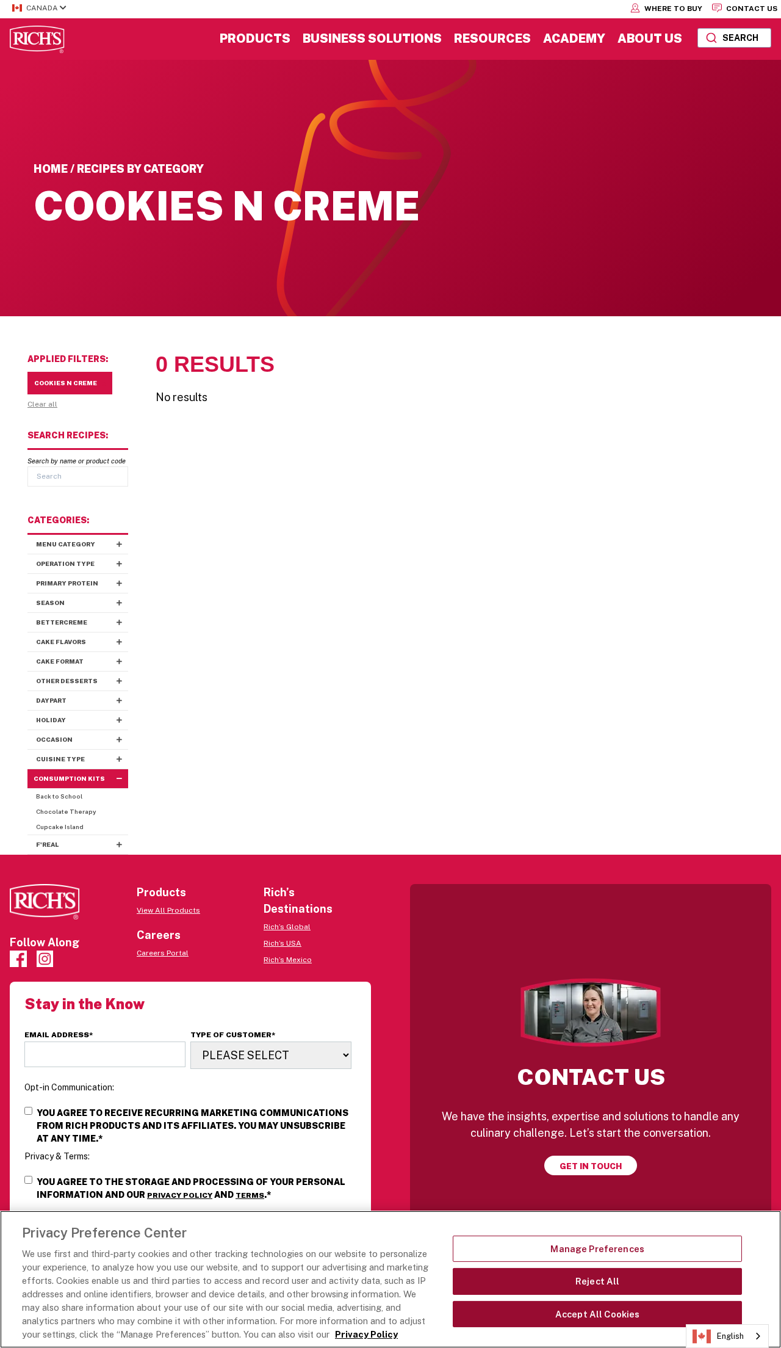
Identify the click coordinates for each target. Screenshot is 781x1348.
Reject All (597, 1281)
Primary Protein (67, 583)
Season (50, 602)
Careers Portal (163, 953)
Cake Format (60, 661)
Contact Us (750, 8)
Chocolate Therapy (66, 811)
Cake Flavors (61, 641)
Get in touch (591, 1166)
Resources (492, 38)
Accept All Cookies (597, 1314)
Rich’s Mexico (288, 959)
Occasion (54, 739)
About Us (649, 38)
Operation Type (65, 563)
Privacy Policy (179, 1195)
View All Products (168, 910)
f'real (47, 844)
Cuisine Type (60, 759)
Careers (159, 935)
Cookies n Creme (65, 382)
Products (255, 38)
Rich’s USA (282, 943)
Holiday (51, 719)
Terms (250, 1195)
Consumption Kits (69, 778)
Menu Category (65, 544)
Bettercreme (61, 622)
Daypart (51, 700)
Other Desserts (67, 680)
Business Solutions (372, 38)
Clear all (42, 404)
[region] (390, 1279)
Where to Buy (672, 8)
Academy (574, 38)
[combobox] (734, 38)
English (730, 1336)
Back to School (59, 796)
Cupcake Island (60, 826)
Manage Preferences (597, 1249)
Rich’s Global (287, 926)
